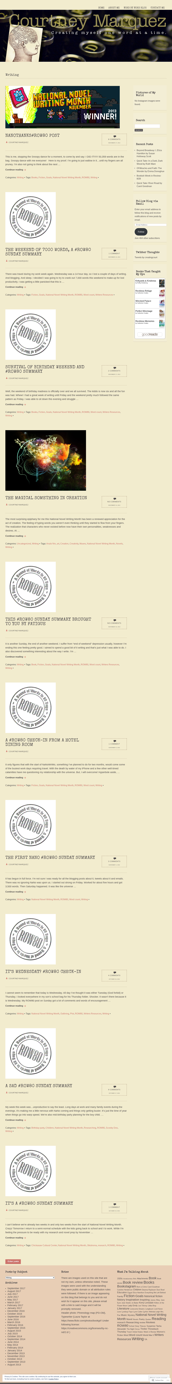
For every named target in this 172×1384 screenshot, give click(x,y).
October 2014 (14, 1336)
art (58, 543)
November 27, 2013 (114, 143)
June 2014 (13, 1342)
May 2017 (12, 1299)
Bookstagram (126, 1286)
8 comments (114, 139)
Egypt (130, 1293)
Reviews (150, 1322)
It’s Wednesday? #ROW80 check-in (43, 972)
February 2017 (15, 1305)
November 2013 (16, 1356)
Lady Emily (133, 1306)
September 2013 (16, 1361)
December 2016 (16, 1311)
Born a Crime (142, 1287)
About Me (114, 8)
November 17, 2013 (114, 374)
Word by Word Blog (135, 8)
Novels (119, 543)
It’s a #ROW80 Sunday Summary (39, 1204)
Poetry (142, 1319)
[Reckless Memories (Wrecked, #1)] (161, 327)
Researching (90, 1128)
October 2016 (14, 1313)
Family (120, 1296)
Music (124, 1315)
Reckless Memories (144, 321)
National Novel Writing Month (67, 177)
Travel (129, 1332)
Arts (134, 1279)
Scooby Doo (112, 1128)
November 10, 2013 (114, 627)
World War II (148, 1335)
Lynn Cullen (137, 1312)
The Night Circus (133, 1329)
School (131, 1326)
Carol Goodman (154, 1287)
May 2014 (12, 1345)
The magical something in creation (46, 498)
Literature (123, 1308)
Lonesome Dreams (137, 1309)
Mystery (131, 1315)
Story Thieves (140, 1326)
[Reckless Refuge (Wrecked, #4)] (161, 296)
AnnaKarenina (127, 1278)
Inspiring (145, 1299)
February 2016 (15, 1325)
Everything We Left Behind (155, 1293)
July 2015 (12, 1333)
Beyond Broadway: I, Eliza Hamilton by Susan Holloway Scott (149, 153)
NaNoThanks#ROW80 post (32, 136)
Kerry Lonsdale (146, 1302)
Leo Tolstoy (142, 1306)
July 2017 (12, 1294)
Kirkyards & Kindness (145, 281)
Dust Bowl (160, 1290)
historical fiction (153, 1296)
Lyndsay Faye (127, 1312)
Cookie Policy (54, 1379)
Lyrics (145, 1312)
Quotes (148, 1319)
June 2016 (13, 1319)
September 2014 (16, 1339)
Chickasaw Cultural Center (44, 1245)
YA (145, 1339)
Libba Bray (152, 1306)
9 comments (114, 1089)
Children (50, 1128)
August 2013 (14, 1364)
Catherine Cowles (142, 293)
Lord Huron (158, 1309)
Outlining (64, 1013)
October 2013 (14, 1359)
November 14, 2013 (114, 505)
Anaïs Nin (51, 543)
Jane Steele (126, 1303)
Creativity (74, 543)
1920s (120, 1278)
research (102, 1245)
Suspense (151, 1326)
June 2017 (13, 1296)
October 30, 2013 (114, 979)
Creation (64, 543)
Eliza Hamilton (138, 1293)
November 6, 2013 (114, 747)
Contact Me (157, 8)
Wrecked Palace (143, 301)
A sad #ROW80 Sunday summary (38, 1086)
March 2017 (13, 1302)
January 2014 (14, 1350)
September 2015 (16, 1328)
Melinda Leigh (154, 1312)
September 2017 (16, 1288)
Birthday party (37, 1128)
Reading (159, 1319)
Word (126, 1335)
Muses (83, 543)
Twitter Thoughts (148, 252)
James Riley (155, 1300)
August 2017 (14, 1291)
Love (119, 1312)
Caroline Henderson (124, 1290)
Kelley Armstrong (142, 283)
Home (101, 8)
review (142, 1322)
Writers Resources (104, 295)
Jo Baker (134, 1303)
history (121, 1299)
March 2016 (13, 1322)
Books (34, 177)
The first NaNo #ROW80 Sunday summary (50, 858)
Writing (20, 177)
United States (137, 1332)
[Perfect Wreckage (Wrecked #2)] (161, 317)
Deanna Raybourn (149, 1290)
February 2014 (15, 1347)
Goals (49, 177)
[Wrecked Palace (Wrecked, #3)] (161, 306)
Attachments (142, 1278)
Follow (141, 232)
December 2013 (16, 1353)
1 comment (114, 253)
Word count (88, 295)
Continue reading (14, 169)
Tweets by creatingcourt (146, 257)
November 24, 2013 (114, 257)
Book (33, 664)
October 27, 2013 (114, 1093)
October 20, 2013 (114, 1211)
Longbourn (149, 1309)
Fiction (42, 177)
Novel (129, 1319)
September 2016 (16, 1316)
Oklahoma (92, 1245)
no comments (114, 502)
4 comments (114, 975)
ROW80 (85, 177)
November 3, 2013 (114, 865)
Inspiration (132, 1299)
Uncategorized (24, 543)
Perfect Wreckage (143, 311)
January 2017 (14, 1308)
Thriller (143, 1329)
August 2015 (14, 1330)
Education (122, 1292)
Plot (72, 1013)
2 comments (114, 371)
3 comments (114, 861)
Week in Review (150, 1332)
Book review (133, 1282)
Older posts (13, 1262)
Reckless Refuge (143, 291)
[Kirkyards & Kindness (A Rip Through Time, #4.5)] (161, 286)
